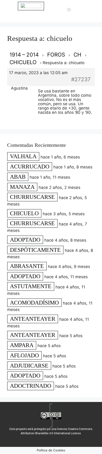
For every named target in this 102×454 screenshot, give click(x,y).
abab (18, 177)
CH (77, 54)
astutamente (30, 286)
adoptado (25, 240)
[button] (69, 9)
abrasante (27, 266)
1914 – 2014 (24, 54)
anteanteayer (32, 319)
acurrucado (29, 166)
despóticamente (35, 250)
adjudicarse (29, 366)
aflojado (24, 355)
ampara (21, 345)
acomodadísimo (34, 303)
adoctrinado (30, 386)
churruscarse (32, 197)
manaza (22, 187)
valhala (23, 156)
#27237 (81, 79)
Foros (56, 54)
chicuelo (23, 62)
